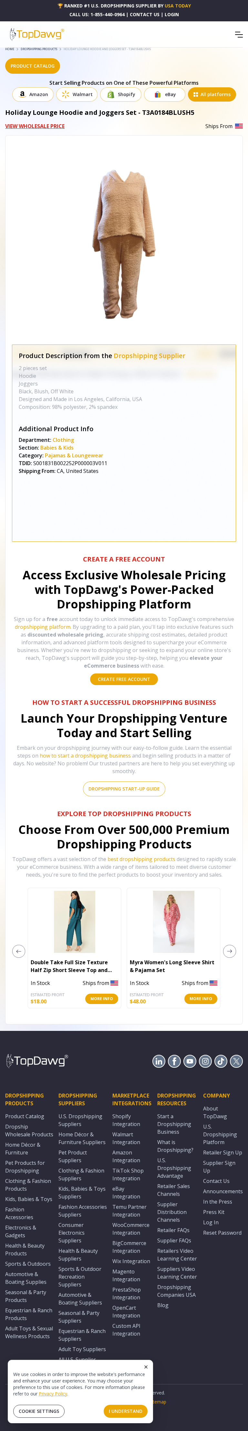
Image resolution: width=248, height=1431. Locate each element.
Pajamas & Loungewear (74, 455)
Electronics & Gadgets (20, 1231)
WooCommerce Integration (131, 1228)
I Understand (125, 1411)
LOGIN (172, 14)
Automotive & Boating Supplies (25, 1278)
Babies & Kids (57, 447)
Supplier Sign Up (219, 1166)
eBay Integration (126, 1192)
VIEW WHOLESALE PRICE (35, 126)
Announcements (223, 1191)
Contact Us (216, 1181)
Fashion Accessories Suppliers (82, 1210)
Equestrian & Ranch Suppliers (82, 1334)
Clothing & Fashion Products (28, 1184)
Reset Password (222, 1232)
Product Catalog (24, 1116)
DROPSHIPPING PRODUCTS (39, 49)
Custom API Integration (126, 1329)
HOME (9, 49)
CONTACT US (145, 14)
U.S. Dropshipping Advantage (174, 1168)
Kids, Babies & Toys (28, 1199)
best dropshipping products (141, 859)
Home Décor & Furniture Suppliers (82, 1138)
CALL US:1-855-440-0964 (97, 14)
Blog (163, 1305)
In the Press (217, 1201)
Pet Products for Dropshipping (25, 1166)
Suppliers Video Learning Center (177, 1272)
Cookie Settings (39, 1411)
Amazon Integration (126, 1156)
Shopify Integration (126, 1120)
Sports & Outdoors (28, 1263)
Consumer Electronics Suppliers (71, 1232)
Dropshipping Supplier (149, 355)
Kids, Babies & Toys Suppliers (82, 1192)
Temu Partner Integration (129, 1210)
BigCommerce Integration (129, 1247)
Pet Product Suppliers (72, 1156)
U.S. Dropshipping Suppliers (80, 1120)
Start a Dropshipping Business (174, 1124)
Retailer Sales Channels (173, 1190)
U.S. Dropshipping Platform (220, 1134)
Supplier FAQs (174, 1240)
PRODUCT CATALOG (33, 66)
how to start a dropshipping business (85, 755)
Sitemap (157, 1402)
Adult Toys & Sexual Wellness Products (29, 1332)
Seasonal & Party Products (25, 1296)
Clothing (63, 439)
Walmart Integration (126, 1138)
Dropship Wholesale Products (29, 1130)
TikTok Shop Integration (128, 1174)
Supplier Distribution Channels (172, 1212)
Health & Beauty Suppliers (78, 1254)
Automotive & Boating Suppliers (80, 1298)
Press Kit (213, 1212)
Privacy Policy (53, 1394)
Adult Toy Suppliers (82, 1349)
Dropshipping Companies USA (176, 1291)
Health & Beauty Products (25, 1249)
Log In (211, 1222)
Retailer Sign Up (222, 1152)
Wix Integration (131, 1261)
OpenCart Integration (126, 1311)
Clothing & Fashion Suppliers (81, 1174)
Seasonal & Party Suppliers (78, 1316)
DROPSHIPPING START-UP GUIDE (124, 789)
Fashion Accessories (19, 1213)
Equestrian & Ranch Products (28, 1314)
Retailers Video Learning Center (177, 1254)
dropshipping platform (42, 626)
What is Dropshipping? (175, 1146)
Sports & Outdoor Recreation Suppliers (79, 1276)
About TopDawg (215, 1112)
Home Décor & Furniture (22, 1148)
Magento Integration (126, 1275)
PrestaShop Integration (126, 1293)
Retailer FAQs (173, 1230)
